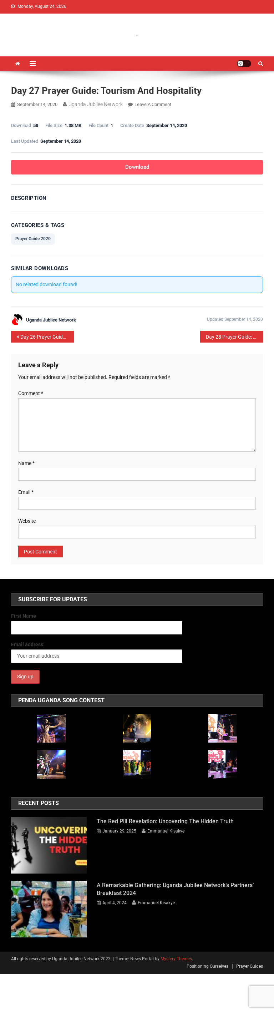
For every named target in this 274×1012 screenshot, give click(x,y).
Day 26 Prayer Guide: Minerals (47, 337)
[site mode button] (244, 63)
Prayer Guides (249, 966)
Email (26, 492)
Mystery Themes (176, 958)
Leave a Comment (153, 104)
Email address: (28, 644)
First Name (23, 616)
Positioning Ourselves (207, 966)
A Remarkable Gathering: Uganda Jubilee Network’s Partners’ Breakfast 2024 (175, 889)
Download (137, 167)
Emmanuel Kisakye (165, 831)
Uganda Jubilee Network (95, 104)
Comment (30, 393)
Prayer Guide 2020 (33, 238)
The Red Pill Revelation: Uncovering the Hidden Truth (165, 821)
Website (27, 521)
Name (26, 463)
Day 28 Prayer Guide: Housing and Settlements (234, 337)
